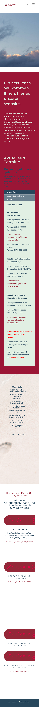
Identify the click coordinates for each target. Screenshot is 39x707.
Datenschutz (24, 702)
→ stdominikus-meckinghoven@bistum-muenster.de (17, 237)
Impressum (12, 702)
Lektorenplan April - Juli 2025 (19, 582)
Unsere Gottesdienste (15, 196)
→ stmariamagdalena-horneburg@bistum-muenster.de (16, 320)
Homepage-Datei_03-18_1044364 (19, 494)
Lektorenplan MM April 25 (19, 671)
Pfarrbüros (12, 192)
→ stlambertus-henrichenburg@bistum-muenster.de (17, 283)
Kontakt (10, 199)
